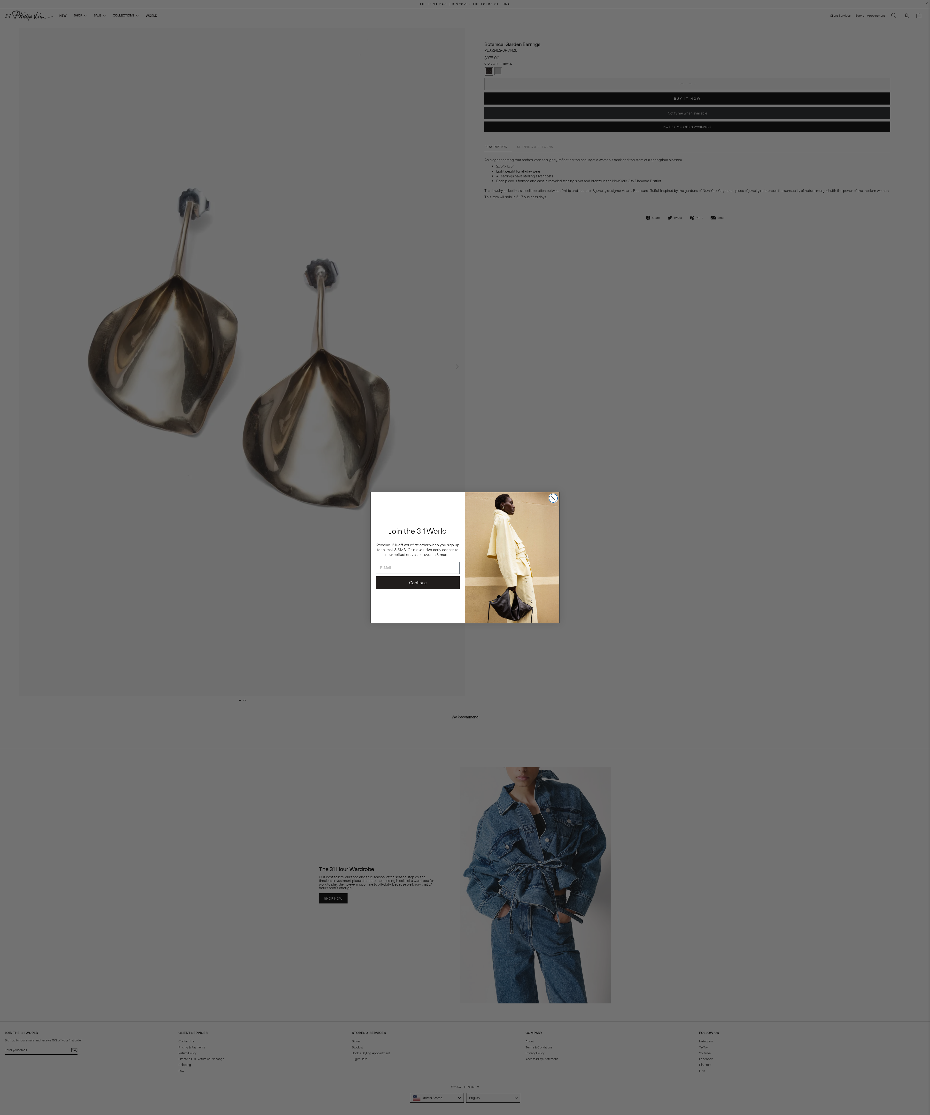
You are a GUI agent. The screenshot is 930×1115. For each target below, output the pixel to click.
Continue (418, 582)
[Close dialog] (553, 498)
